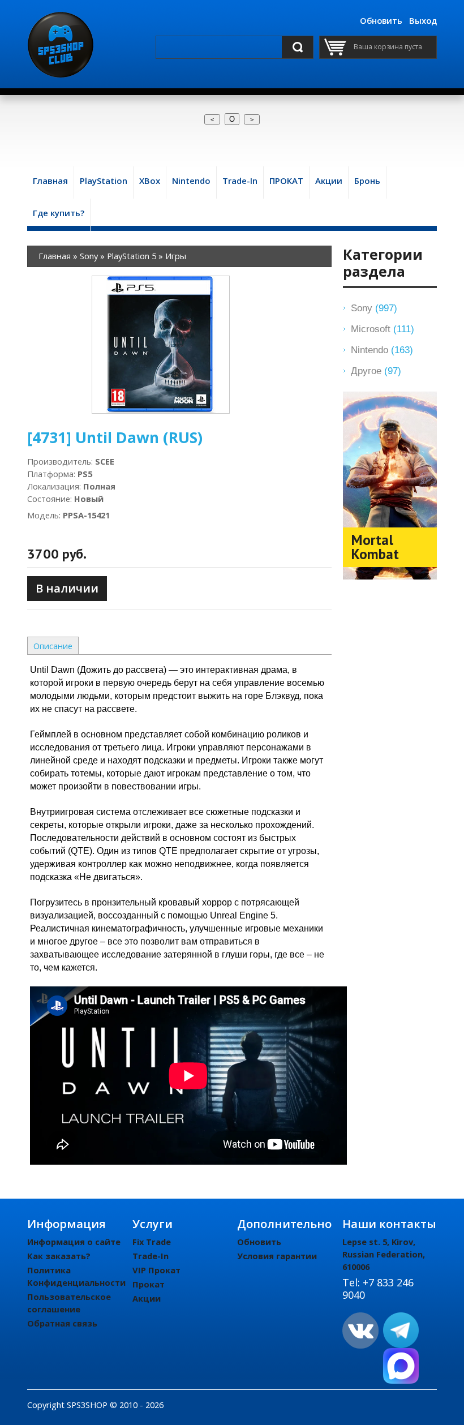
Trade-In (150, 1255)
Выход (423, 20)
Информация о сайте (74, 1241)
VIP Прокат (156, 1270)
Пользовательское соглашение (69, 1303)
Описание (52, 645)
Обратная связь (62, 1323)
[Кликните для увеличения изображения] (160, 344)
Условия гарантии (277, 1255)
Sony (374, 308)
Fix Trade (151, 1241)
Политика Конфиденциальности (76, 1276)
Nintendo (382, 349)
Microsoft (382, 328)
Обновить (381, 20)
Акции (146, 1298)
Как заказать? (59, 1255)
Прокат (148, 1284)
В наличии (67, 588)
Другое (376, 370)
